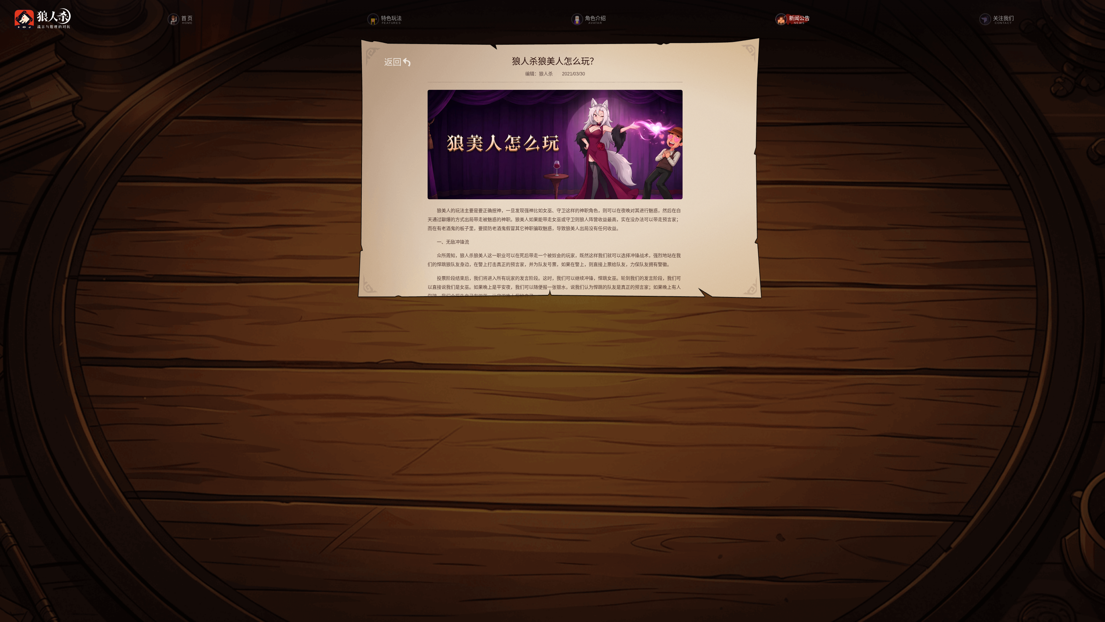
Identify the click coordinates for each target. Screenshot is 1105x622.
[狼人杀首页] (42, 19)
